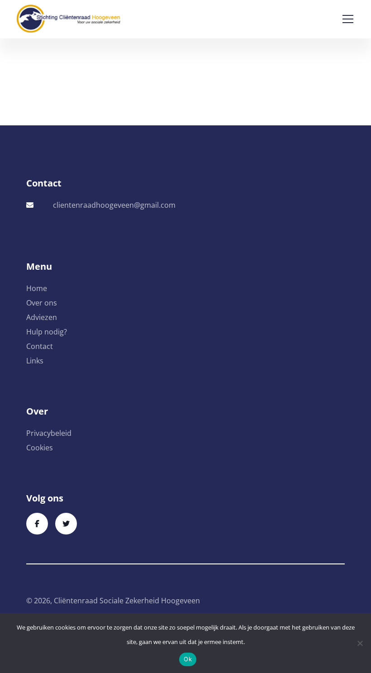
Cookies (39, 448)
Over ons (41, 303)
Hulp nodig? (46, 332)
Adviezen (41, 317)
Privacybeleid (48, 433)
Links (34, 361)
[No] (359, 643)
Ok (188, 659)
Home (36, 288)
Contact (39, 346)
